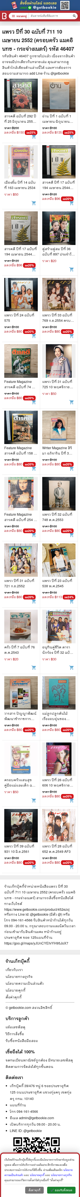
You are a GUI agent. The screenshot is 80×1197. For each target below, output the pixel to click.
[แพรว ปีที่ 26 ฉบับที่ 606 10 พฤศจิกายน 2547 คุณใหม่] (59, 759)
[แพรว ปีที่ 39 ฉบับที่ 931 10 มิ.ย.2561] (21, 826)
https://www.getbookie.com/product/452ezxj (37, 909)
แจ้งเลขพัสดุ (15, 1026)
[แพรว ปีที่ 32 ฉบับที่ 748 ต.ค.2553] (59, 494)
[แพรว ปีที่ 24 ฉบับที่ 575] (21, 295)
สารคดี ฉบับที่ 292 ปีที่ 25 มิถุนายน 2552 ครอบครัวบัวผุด (20, 121)
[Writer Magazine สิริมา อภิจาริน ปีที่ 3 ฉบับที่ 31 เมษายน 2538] (59, 428)
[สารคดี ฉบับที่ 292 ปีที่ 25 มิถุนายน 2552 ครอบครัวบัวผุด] (21, 96)
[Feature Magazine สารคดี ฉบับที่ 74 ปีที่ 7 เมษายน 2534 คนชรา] (21, 361)
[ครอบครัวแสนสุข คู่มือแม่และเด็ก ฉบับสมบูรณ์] (21, 759)
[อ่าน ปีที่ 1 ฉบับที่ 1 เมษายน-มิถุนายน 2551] (59, 96)
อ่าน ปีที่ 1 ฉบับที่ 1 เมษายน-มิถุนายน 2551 (56, 121)
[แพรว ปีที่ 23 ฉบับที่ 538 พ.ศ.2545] (59, 560)
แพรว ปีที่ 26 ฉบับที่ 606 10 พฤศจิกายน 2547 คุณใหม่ (57, 785)
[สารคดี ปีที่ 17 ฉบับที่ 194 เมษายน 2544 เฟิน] (59, 162)
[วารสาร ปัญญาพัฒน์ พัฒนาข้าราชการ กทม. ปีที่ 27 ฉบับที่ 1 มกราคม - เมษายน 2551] (21, 693)
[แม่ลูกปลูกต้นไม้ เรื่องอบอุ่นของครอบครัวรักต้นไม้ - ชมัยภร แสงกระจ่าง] (59, 693)
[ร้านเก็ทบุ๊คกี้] (4, 16)
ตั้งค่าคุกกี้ (14, 997)
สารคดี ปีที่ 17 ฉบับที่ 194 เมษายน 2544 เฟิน (58, 187)
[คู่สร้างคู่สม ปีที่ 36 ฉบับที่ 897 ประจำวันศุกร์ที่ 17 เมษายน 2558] (59, 228)
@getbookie (32, 1130)
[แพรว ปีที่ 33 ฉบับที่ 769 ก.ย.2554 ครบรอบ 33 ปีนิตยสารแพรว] (59, 295)
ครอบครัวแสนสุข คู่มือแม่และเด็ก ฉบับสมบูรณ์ (20, 785)
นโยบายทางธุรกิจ (19, 976)
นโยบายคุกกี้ (15, 990)
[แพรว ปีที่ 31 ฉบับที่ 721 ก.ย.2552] (21, 560)
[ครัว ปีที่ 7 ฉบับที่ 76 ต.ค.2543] (21, 627)
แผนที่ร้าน (18, 1105)
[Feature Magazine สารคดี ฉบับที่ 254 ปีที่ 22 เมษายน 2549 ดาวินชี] (21, 494)
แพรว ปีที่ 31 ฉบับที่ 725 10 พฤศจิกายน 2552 (57, 387)
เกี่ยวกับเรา (14, 969)
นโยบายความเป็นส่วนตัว (25, 983)
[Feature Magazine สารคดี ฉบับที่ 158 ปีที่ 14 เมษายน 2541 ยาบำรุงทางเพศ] (21, 428)
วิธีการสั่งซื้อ (15, 1033)
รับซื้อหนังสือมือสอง (22, 1040)
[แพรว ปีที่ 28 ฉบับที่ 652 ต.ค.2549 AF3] (59, 826)
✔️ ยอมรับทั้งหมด (61, 1190)
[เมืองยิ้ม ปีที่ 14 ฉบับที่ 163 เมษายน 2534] (21, 162)
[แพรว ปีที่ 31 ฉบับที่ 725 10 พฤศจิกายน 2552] (59, 361)
